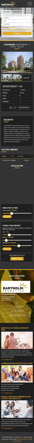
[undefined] (17, 62)
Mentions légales (22, 439)
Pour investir (18, 12)
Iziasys (22, 437)
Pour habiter (7, 12)
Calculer (7, 216)
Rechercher (17, 33)
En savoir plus (7, 360)
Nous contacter (24, 107)
